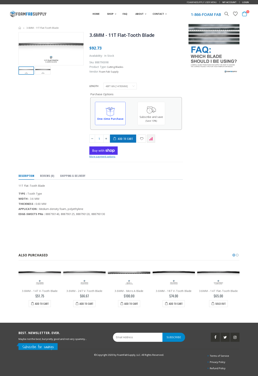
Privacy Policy (217, 362)
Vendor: (94, 71)
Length (93, 86)
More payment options (102, 156)
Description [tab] (26, 176)
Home (20, 28)
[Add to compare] (151, 139)
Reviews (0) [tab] (47, 176)
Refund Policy (218, 368)
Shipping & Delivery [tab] (72, 176)
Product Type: (97, 67)
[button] (234, 255)
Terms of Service (219, 355)
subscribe (174, 337)
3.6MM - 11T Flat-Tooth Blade (121, 35)
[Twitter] (225, 337)
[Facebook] (215, 337)
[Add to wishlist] (142, 139)
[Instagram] (234, 337)
